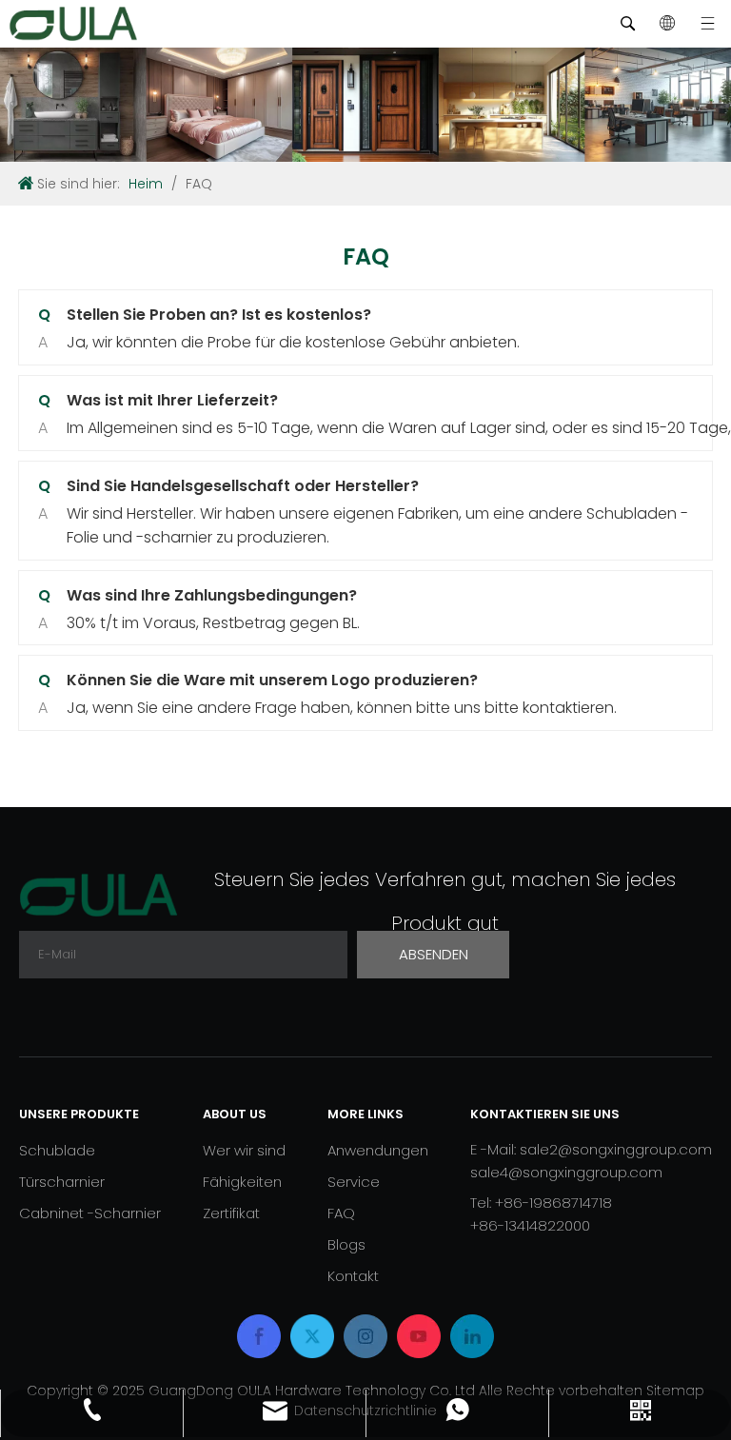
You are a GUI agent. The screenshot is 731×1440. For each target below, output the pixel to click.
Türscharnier (62, 1182)
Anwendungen (377, 1150)
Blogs (346, 1244)
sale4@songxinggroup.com (566, 1172)
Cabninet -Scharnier (90, 1213)
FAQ (341, 1213)
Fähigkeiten (242, 1182)
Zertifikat (231, 1213)
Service (353, 1182)
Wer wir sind (244, 1150)
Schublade (57, 1150)
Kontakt (353, 1276)
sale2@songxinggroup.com (616, 1149)
